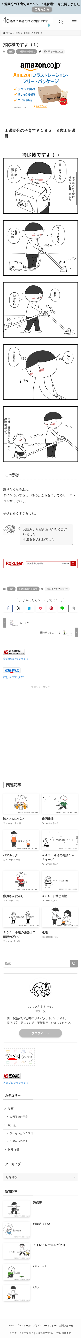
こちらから (42, 9)
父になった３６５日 (21, 1133)
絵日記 (12, 1125)
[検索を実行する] (74, 963)
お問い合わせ (66, 1325)
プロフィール (40, 1033)
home (11, 1325)
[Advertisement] (40, 729)
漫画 (11, 51)
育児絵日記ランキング (16, 658)
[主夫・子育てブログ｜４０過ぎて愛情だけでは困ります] (27, 22)
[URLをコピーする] (73, 608)
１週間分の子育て (26, 51)
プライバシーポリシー (45, 1325)
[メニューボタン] (74, 22)
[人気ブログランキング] (11, 1078)
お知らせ (13, 1149)
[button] (7, 608)
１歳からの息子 (19, 1141)
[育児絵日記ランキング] (14, 654)
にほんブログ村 (13, 677)
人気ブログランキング (16, 1082)
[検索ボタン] (61, 22)
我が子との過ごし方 (53, 51)
